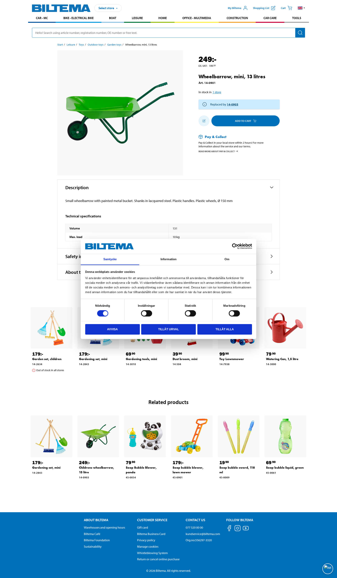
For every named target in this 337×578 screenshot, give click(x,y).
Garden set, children (46, 359)
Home (162, 18)
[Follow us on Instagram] (237, 529)
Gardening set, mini (93, 359)
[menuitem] (42, 18)
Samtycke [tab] (110, 259)
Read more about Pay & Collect (217, 151)
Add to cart (243, 121)
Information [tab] (168, 259)
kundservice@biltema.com (203, 534)
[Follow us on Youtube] (246, 530)
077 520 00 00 (194, 527)
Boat (112, 18)
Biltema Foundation (97, 540)
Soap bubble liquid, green (285, 468)
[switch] (146, 313)
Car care (270, 18)
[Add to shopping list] (204, 120)
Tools (296, 18)
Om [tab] (226, 259)
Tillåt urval (168, 329)
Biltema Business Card (151, 534)
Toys (81, 44)
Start (60, 44)
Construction (237, 18)
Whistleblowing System (152, 553)
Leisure (137, 18)
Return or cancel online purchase (158, 559)
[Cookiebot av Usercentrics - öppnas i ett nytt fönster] (235, 246)
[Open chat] (327, 568)
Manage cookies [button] (147, 546)
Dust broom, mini (185, 359)
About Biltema (96, 520)
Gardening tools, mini (141, 359)
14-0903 (232, 104)
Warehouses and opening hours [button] (104, 527)
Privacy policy (146, 540)
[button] (301, 8)
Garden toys (114, 44)
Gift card (142, 527)
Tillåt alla (225, 329)
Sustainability (93, 546)
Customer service (152, 520)
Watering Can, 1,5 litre (282, 359)
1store (217, 92)
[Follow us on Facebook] (229, 529)
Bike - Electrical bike (78, 18)
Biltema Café (92, 534)
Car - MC (42, 18)
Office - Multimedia (196, 18)
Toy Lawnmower (231, 359)
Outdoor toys (96, 44)
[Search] (300, 33)
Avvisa (112, 329)
